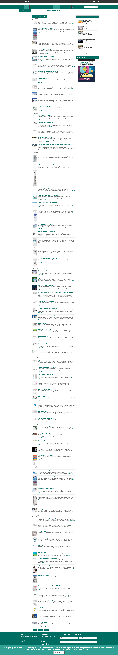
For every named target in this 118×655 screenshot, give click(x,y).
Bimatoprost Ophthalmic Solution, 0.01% (48, 195)
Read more (40, 46)
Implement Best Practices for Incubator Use (89, 21)
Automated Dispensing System (46, 426)
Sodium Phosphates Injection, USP (46, 594)
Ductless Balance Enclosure (45, 49)
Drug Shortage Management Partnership (48, 188)
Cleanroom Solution (43, 270)
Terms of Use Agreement (24, 1)
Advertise (26, 7)
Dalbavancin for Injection (44, 106)
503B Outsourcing (42, 396)
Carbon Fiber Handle (43, 411)
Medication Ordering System (45, 351)
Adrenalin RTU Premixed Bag (45, 524)
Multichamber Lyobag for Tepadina (47, 600)
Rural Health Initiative (43, 93)
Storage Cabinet (42, 323)
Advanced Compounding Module (46, 488)
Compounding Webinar (43, 78)
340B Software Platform (44, 115)
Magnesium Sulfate (43, 336)
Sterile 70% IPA (42, 210)
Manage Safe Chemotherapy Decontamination (87, 33)
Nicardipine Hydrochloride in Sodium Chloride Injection (51, 585)
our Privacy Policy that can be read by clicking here (72, 649)
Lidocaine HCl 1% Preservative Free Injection (49, 164)
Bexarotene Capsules (43, 440)
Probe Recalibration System (45, 615)
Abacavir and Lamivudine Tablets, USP (47, 258)
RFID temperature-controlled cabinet (47, 476)
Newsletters (39, 7)
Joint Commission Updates (89, 26)
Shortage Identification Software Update (48, 382)
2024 (46, 630)
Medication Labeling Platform (45, 343)
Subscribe (63, 7)
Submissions (56, 7)
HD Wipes (40, 42)
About (21, 7)
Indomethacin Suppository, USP (46, 122)
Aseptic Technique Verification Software (48, 470)
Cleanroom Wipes (42, 531)
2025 (41, 630)
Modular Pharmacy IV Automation (46, 231)
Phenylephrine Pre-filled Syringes (46, 301)
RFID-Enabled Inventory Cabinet (46, 28)
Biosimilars (41, 545)
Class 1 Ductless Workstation (45, 250)
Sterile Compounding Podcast (45, 285)
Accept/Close (59, 653)
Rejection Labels (42, 360)
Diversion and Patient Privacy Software (47, 316)
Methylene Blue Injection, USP (45, 130)
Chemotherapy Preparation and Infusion (48, 71)
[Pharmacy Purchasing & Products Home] (28, 4)
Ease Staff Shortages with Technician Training (89, 46)
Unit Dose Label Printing (44, 622)
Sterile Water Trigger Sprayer (45, 374)
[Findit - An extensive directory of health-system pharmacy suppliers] (87, 53)
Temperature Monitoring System (46, 137)
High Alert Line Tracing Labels (45, 455)
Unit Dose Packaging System (45, 433)
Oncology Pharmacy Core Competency (47, 558)
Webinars (69, 7)
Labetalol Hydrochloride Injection (46, 418)
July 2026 (84, 42)
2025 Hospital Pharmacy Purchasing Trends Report (50, 518)
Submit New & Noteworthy (40, 16)
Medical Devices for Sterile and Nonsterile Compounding (52, 403)
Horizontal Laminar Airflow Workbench (47, 308)
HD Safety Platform (43, 448)
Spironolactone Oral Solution (45, 565)
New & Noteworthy (47, 7)
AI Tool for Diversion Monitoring (46, 56)
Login (98, 1)
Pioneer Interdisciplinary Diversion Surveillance (89, 40)
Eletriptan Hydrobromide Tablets (46, 64)
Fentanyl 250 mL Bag (43, 239)
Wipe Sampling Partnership (45, 329)
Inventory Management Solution (46, 224)
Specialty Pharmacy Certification (46, 538)
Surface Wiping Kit (42, 552)
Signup (94, 1)
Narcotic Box (41, 85)
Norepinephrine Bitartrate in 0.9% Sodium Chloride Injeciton (53, 496)
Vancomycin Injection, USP (44, 389)
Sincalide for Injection (43, 575)
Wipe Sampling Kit (42, 278)
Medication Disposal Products (45, 99)
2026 (35, 630)
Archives (32, 7)
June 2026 (85, 23)
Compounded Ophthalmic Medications (47, 367)
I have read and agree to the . (73, 645)
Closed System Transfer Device (46, 21)
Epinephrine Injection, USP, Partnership (47, 202)
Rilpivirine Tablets (42, 154)
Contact (90, 1)
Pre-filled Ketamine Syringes (45, 607)
